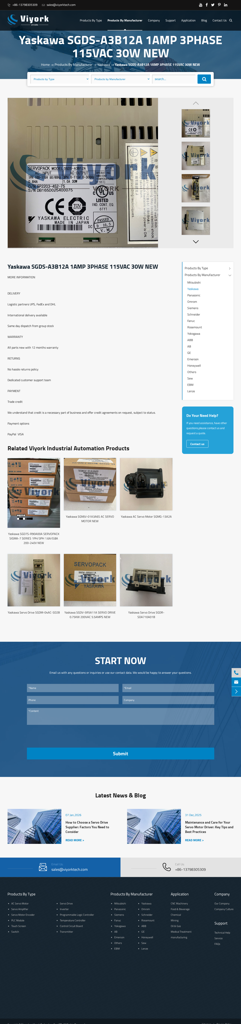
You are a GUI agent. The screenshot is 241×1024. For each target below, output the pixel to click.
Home (45, 64)
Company (154, 20)
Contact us (197, 444)
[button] (195, 241)
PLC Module (17, 920)
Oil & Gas (176, 926)
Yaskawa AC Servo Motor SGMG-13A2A (146, 516)
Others (191, 372)
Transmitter (66, 932)
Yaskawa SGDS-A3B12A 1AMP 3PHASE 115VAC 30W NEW (157, 64)
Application (188, 20)
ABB (190, 340)
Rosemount (194, 327)
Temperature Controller (72, 920)
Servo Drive (66, 903)
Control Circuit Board (71, 926)
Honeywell (194, 365)
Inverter (64, 909)
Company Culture (223, 909)
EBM (190, 384)
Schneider (193, 314)
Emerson (193, 359)
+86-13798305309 (22, 4)
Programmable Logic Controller (77, 915)
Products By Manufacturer (125, 20)
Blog (204, 20)
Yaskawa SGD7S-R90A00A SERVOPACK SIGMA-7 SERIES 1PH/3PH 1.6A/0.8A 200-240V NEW (33, 538)
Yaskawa (103, 64)
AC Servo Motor (20, 903)
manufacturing (179, 937)
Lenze (191, 391)
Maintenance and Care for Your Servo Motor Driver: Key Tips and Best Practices (209, 827)
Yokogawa (193, 333)
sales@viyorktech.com (59, 4)
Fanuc (191, 321)
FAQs (217, 944)
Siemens (192, 308)
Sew (190, 378)
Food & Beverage (180, 909)
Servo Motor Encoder (23, 915)
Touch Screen (18, 926)
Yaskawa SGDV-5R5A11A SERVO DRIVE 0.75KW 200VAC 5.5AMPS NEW (90, 614)
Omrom (192, 301)
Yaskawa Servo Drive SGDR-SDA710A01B (146, 614)
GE (189, 352)
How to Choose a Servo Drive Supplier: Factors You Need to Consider (87, 827)
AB (189, 346)
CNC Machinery (179, 903)
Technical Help (222, 932)
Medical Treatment (181, 932)
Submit (120, 753)
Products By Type (91, 20)
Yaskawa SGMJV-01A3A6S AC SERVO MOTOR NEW (90, 518)
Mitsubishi (194, 282)
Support (170, 20)
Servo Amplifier (19, 909)
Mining (174, 920)
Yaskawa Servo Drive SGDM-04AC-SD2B (34, 612)
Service (218, 938)
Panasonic (193, 295)
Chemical (176, 915)
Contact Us (220, 20)
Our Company (222, 903)
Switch (15, 932)
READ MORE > (75, 840)
